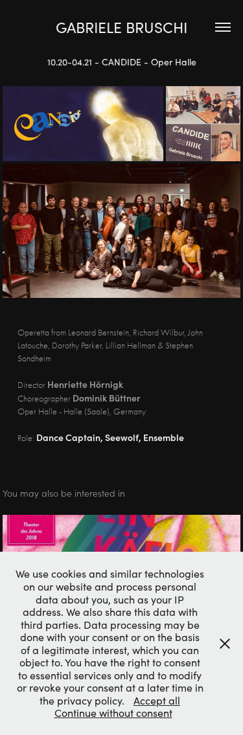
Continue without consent (113, 712)
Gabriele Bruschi (121, 27)
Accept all (156, 700)
